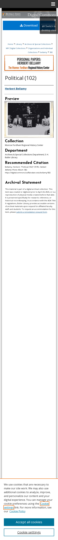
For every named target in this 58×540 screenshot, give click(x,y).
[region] (29, 509)
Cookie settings (29, 532)
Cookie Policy (17, 511)
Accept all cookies (29, 522)
